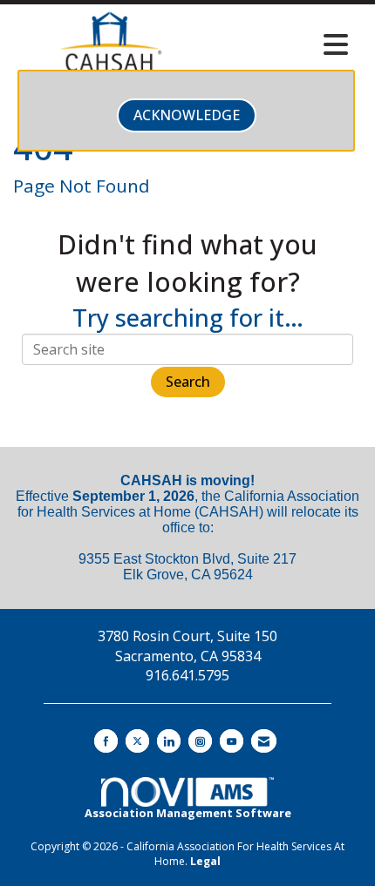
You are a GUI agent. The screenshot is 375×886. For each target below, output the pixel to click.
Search (188, 381)
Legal (205, 861)
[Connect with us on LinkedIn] (169, 741)
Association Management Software (188, 813)
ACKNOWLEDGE (186, 115)
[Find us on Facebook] (106, 741)
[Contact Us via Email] (263, 741)
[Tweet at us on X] (137, 741)
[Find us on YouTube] (231, 741)
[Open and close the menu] (282, 44)
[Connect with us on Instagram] (200, 741)
